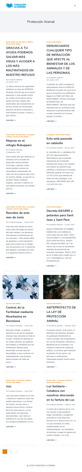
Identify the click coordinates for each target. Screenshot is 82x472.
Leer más (11, 120)
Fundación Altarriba (15, 80)
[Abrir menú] (75, 5)
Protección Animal (13, 44)
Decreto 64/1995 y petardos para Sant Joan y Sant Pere (60, 215)
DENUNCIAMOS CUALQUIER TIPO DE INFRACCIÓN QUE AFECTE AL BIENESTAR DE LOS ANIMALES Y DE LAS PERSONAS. (61, 59)
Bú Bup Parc (21, 42)
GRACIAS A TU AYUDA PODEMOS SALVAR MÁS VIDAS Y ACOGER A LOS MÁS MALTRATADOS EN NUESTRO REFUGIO (20, 61)
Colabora (31, 135)
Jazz (8, 386)
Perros (30, 42)
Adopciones (10, 42)
